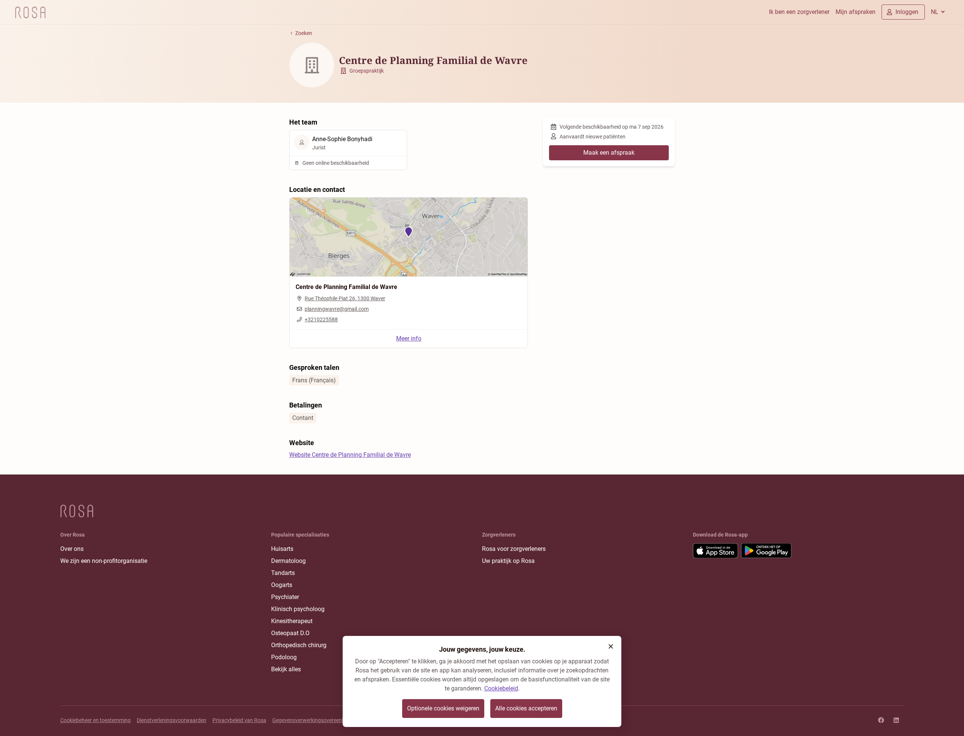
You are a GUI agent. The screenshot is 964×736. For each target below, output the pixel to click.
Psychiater (285, 597)
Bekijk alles (286, 669)
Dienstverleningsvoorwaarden (171, 720)
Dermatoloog (288, 560)
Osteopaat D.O (290, 633)
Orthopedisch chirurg (298, 645)
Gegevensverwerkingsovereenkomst (314, 720)
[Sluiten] (610, 646)
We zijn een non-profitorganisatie (103, 560)
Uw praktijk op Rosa (508, 560)
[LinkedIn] (896, 720)
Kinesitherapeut (292, 621)
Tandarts (283, 572)
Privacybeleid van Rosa (239, 720)
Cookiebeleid (501, 688)
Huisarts (282, 548)
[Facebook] (881, 720)
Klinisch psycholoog (298, 609)
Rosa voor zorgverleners (514, 548)
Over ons (72, 548)
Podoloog (284, 657)
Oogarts (281, 584)
